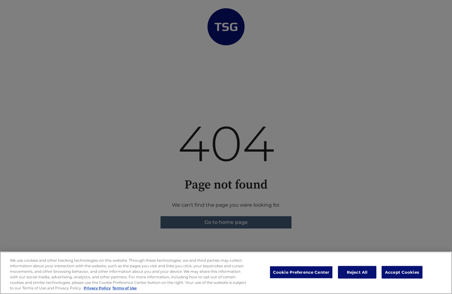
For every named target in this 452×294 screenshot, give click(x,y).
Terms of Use (124, 288)
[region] (226, 273)
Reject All (357, 272)
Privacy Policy (97, 288)
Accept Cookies (402, 272)
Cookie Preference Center (301, 272)
